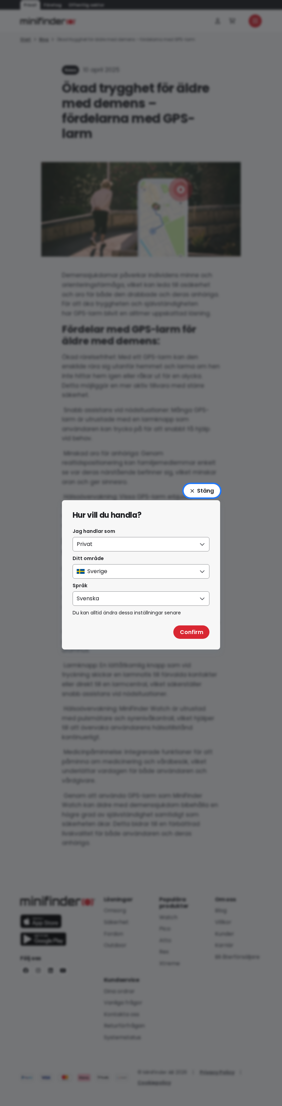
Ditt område (88, 558)
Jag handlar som (94, 531)
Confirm (191, 632)
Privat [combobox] (85, 544)
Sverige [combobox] (97, 571)
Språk (80, 585)
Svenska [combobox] (88, 598)
